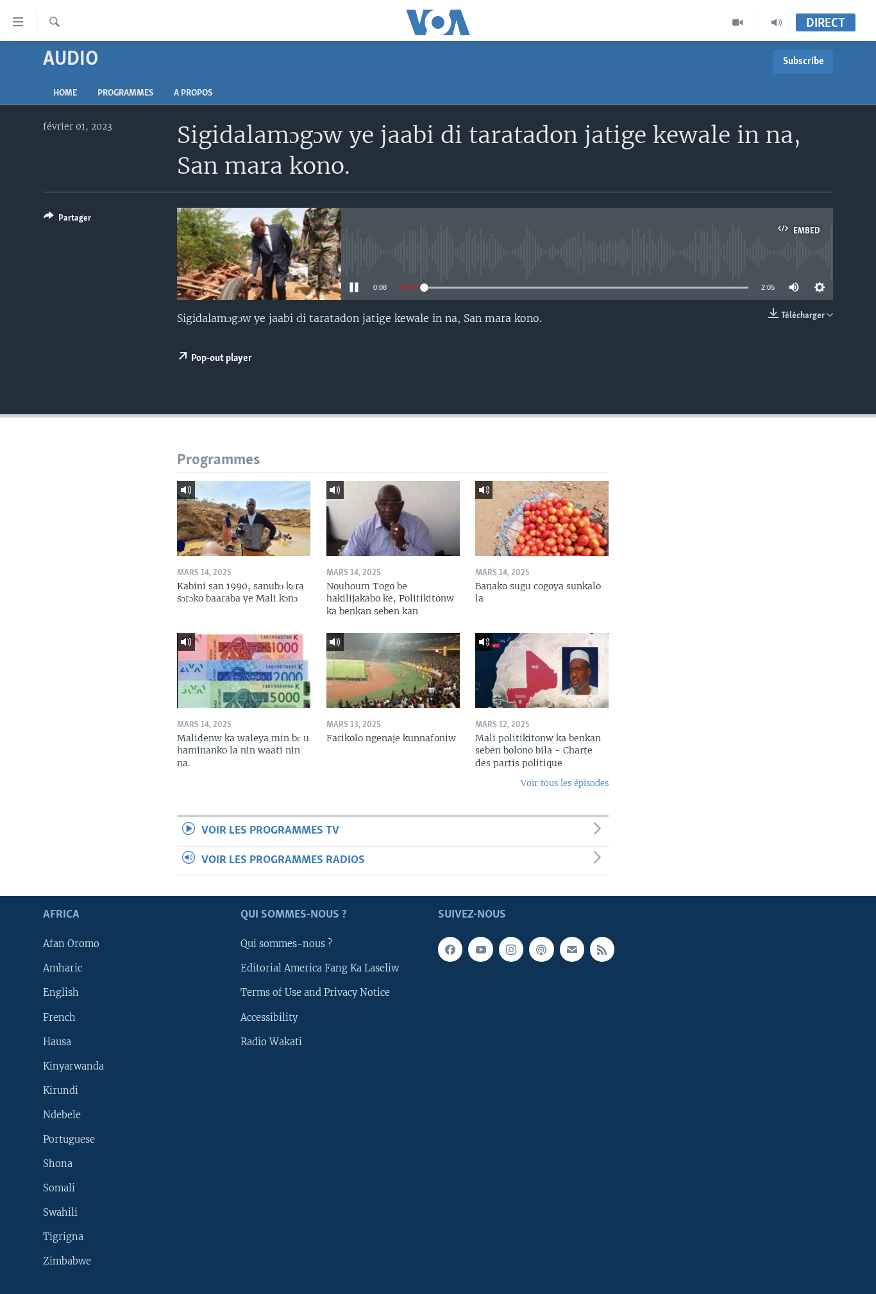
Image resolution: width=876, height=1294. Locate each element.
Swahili (60, 1212)
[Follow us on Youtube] (480, 949)
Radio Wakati (271, 1042)
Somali (59, 1188)
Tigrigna (63, 1237)
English (61, 993)
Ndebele (62, 1115)
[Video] (737, 22)
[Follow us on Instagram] (511, 949)
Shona (57, 1164)
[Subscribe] (572, 949)
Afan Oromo (71, 944)
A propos (193, 93)
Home (65, 93)
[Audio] (776, 22)
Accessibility (269, 1017)
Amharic (62, 969)
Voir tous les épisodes (565, 783)
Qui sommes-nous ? (286, 944)
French (59, 1017)
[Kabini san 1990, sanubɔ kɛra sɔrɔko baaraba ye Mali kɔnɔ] (243, 518)
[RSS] (602, 949)
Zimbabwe (67, 1261)
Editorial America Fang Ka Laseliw (319, 969)
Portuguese (69, 1139)
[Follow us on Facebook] (450, 949)
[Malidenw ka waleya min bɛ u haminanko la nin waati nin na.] (243, 670)
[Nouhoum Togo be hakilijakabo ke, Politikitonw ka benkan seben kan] (393, 518)
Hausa (57, 1042)
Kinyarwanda (73, 1066)
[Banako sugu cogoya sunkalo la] (542, 518)
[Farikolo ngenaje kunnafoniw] (393, 670)
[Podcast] (541, 949)
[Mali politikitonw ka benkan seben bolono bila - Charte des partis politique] (542, 670)
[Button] (67, 220)
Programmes (125, 93)
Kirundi (60, 1091)
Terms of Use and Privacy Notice (315, 993)
